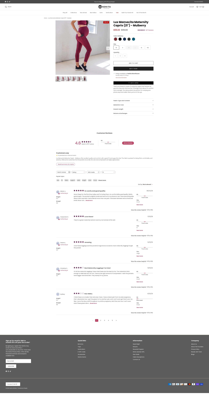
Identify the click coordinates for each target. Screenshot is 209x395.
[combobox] (79, 172)
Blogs (192, 354)
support (72, 180)
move (95, 180)
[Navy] (124, 39)
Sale (117, 12)
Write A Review (128, 143)
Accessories (81, 354)
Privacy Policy (195, 349)
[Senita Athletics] (104, 7)
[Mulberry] (115, 39)
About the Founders (197, 347)
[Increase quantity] (125, 56)
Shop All (65, 12)
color (89, 180)
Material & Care (118, 105)
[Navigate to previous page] (92, 320)
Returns (135, 347)
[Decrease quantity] (115, 56)
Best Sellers (93, 12)
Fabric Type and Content (121, 101)
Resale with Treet (196, 352)
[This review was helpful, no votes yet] (148, 210)
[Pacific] (133, 39)
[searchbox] (62, 172)
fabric (66, 180)
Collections (73, 12)
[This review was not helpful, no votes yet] (151, 210)
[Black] (120, 39)
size (58, 180)
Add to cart (133, 63)
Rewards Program (138, 349)
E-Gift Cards (81, 352)
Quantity (116, 52)
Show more (102, 180)
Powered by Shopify (22, 388)
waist (78, 180)
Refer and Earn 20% (138, 352)
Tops (79, 347)
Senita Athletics (13, 388)
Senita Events (82, 357)
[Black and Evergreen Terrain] (129, 39)
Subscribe (11, 366)
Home (45, 18)
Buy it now (133, 69)
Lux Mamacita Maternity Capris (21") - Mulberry (59, 18)
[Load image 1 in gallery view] (83, 47)
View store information (121, 77)
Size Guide (136, 354)
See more (140, 205)
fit (62, 180)
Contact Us (136, 359)
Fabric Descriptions (138, 357)
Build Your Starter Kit (127, 12)
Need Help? (136, 344)
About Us (194, 344)
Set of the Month (141, 12)
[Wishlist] (197, 7)
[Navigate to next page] (116, 320)
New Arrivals (83, 12)
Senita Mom (109, 12)
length (84, 180)
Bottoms (80, 344)
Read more (89, 200)
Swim (101, 12)
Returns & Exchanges (120, 113)
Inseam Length (118, 109)
